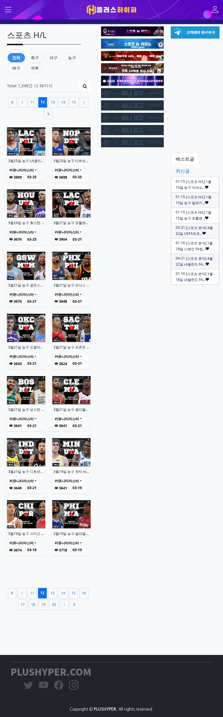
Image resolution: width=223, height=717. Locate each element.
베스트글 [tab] (185, 159)
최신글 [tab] (183, 171)
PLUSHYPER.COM (50, 671)
